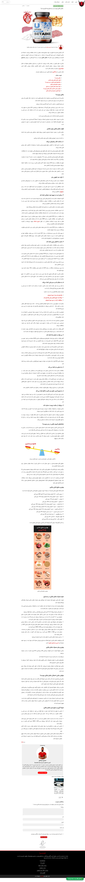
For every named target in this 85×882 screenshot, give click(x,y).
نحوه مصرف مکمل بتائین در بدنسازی (53, 86)
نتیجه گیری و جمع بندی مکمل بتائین (53, 91)
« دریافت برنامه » (57, 2)
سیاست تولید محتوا (42, 865)
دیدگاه (62, 807)
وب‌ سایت (62, 827)
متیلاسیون (61, 68)
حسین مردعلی (48, 47)
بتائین (60, 797)
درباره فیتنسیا (42, 860)
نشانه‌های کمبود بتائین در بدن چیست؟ (53, 82)
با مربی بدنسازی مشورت (53, 643)
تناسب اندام (67, 2)
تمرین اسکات (37, 221)
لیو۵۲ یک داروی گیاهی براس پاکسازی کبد (53, 298)
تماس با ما (42, 863)
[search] (3, 2)
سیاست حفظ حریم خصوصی (42, 870)
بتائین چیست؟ (58, 78)
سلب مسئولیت (42, 868)
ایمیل (62, 822)
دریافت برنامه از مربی (42, 773)
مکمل (63, 2)
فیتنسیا (28, 5)
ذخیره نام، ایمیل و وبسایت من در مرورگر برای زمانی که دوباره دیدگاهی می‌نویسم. (46, 834)
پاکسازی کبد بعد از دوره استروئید (55, 295)
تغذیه (72, 2)
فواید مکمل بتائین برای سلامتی (54, 80)
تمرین (76, 2)
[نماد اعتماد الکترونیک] (42, 849)
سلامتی (23, 5)
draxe (22, 742)
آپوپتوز (61, 192)
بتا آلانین (54, 72)
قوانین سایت (42, 873)
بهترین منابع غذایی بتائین (55, 84)
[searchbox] (6, 2)
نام (63, 817)
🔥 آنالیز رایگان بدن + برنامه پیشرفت (75, 878)
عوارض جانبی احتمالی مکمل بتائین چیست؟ (52, 88)
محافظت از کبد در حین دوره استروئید (53, 300)
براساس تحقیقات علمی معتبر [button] (58, 6)
